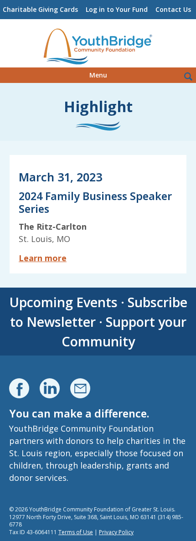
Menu (98, 75)
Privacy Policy (116, 532)
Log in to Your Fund (117, 9)
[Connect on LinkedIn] (50, 388)
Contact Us (173, 9)
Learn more (43, 257)
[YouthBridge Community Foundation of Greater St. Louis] (98, 47)
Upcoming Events (63, 302)
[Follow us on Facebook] (19, 388)
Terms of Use (75, 532)
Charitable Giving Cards (40, 9)
